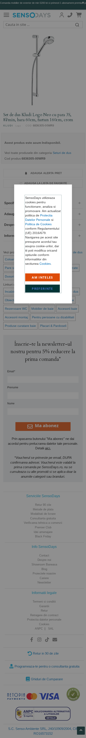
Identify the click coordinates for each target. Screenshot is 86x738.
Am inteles (42, 277)
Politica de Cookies (38, 224)
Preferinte (42, 288)
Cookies (45, 263)
